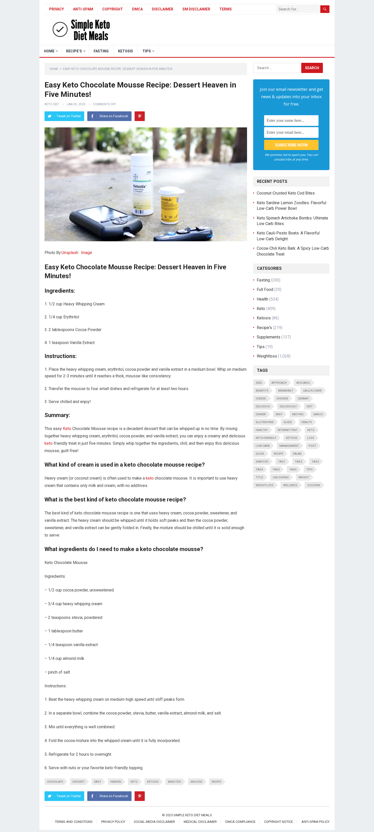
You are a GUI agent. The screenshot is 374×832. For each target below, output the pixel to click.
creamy (303, 398)
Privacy (56, 9)
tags (293, 469)
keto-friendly (266, 438)
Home (54, 69)
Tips (146, 51)
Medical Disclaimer (200, 822)
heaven (115, 781)
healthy (262, 430)
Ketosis (125, 51)
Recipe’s (74, 51)
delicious (263, 406)
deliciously (288, 406)
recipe (216, 781)
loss (310, 438)
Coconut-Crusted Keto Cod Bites (286, 193)
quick (260, 453)
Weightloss (267, 356)
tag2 (298, 461)
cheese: (261, 398)
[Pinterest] (140, 116)
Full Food (265, 289)
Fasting (101, 51)
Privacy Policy (113, 822)
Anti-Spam (83, 9)
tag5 (276, 469)
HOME (49, 51)
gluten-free (265, 422)
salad (297, 453)
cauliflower (312, 390)
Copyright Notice (278, 822)
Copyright (112, 9)
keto (48, 443)
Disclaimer (162, 9)
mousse (196, 781)
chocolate (55, 781)
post (312, 446)
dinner (261, 414)
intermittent (288, 430)
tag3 (315, 461)
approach (279, 382)
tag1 (281, 461)
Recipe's (264, 327)
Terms (225, 9)
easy (97, 781)
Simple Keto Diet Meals (193, 815)
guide (287, 422)
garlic (318, 414)
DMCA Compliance (240, 822)
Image (86, 252)
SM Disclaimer (196, 9)
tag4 (259, 469)
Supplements (268, 337)
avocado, (303, 382)
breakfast (285, 390)
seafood (262, 461)
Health (262, 299)
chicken (282, 398)
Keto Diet (52, 104)
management (289, 446)
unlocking (281, 477)
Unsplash (70, 252)
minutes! (174, 781)
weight (303, 477)
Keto (67, 428)
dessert (79, 781)
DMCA (137, 9)
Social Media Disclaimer (154, 822)
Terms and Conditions (74, 822)
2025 (259, 382)
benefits (262, 390)
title (259, 477)
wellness (290, 485)
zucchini (313, 485)
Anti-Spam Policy (315, 822)
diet (310, 406)
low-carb (263, 446)
